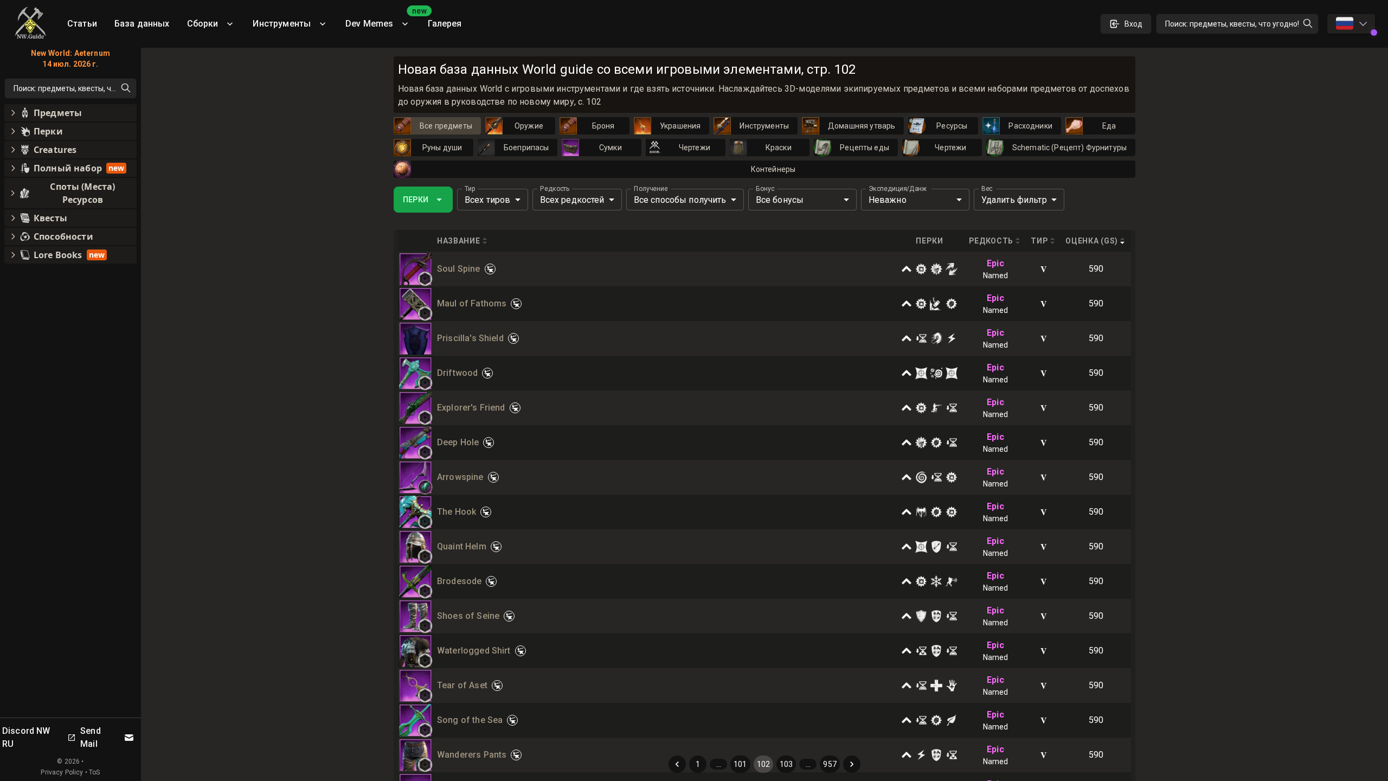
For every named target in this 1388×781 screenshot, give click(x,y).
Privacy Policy (62, 772)
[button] (425, 278)
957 (829, 764)
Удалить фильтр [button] (1014, 200)
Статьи (82, 23)
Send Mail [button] (90, 737)
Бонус (765, 189)
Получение (651, 189)
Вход (1133, 24)
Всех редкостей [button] (572, 200)
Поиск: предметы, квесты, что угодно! (1232, 24)
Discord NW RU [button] (26, 737)
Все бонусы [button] (780, 200)
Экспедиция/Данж (898, 189)
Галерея (444, 23)
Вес (987, 189)
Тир (470, 189)
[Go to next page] (851, 764)
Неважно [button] (888, 200)
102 (763, 764)
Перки (415, 199)
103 (786, 764)
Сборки (203, 23)
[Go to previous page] (677, 764)
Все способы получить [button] (680, 200)
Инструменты (282, 23)
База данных (142, 23)
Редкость (555, 189)
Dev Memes (382, 20)
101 (740, 764)
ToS (94, 772)
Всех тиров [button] (488, 200)
